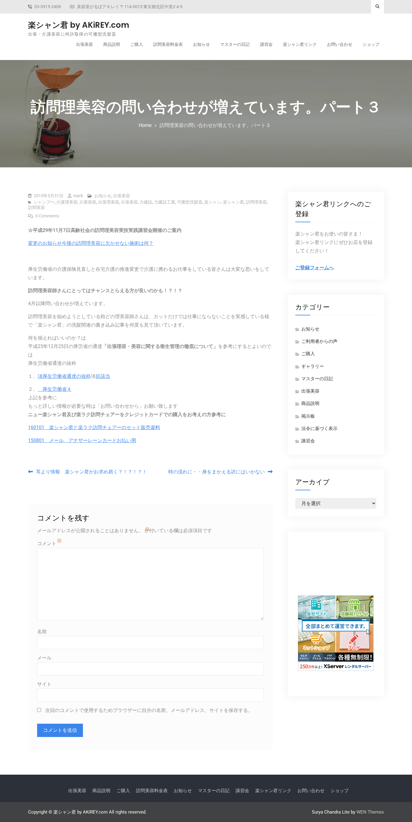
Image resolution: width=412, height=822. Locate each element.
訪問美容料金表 (168, 44)
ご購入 (136, 44)
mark (78, 195)
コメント (46, 543)
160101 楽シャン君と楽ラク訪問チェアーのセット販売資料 (94, 427)
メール (44, 658)
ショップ (371, 44)
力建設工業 (164, 202)
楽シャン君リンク (300, 44)
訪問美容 (36, 207)
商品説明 (111, 44)
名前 (42, 631)
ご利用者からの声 (319, 341)
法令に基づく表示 (319, 428)
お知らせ (201, 44)
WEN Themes (370, 812)
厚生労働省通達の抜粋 (67, 376)
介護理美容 (67, 202)
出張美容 (84, 44)
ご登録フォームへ (314, 267)
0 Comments (47, 215)
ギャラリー (312, 366)
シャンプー (44, 202)
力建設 (146, 202)
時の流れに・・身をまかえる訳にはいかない (216, 472)
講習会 (266, 44)
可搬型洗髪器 (189, 202)
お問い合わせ (339, 44)
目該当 (103, 376)
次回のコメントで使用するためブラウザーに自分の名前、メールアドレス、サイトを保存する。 (149, 710)
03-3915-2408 (47, 6)
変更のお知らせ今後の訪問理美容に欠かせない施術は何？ (91, 243)
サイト (44, 684)
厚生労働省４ (54, 389)
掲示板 (308, 416)
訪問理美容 (256, 202)
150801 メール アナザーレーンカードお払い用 (82, 440)
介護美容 (87, 202)
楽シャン (212, 202)
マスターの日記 (235, 44)
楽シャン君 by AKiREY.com (78, 25)
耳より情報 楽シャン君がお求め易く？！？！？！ (91, 472)
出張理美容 (108, 202)
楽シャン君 (233, 202)
